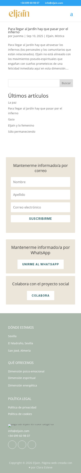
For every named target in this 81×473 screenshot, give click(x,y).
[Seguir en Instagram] (22, 445)
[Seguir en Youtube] (32, 445)
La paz (12, 102)
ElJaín (49, 36)
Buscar (66, 83)
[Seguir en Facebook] (12, 445)
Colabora (41, 295)
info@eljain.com (18, 431)
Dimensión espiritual (22, 378)
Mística (59, 36)
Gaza (11, 119)
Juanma (18, 36)
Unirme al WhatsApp (40, 264)
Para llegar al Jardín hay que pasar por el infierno (38, 30)
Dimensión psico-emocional (26, 371)
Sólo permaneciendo (21, 131)
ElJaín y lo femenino (21, 125)
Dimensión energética (22, 385)
